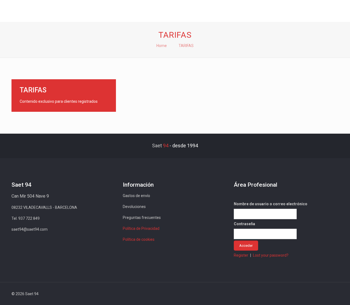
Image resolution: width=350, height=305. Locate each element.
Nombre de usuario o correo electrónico (270, 204)
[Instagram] (319, 293)
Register (241, 255)
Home (161, 45)
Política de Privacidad (141, 228)
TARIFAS (186, 45)
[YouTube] (304, 293)
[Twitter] (296, 293)
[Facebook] (289, 293)
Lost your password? (270, 255)
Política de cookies (138, 239)
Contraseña (244, 224)
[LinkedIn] (311, 293)
